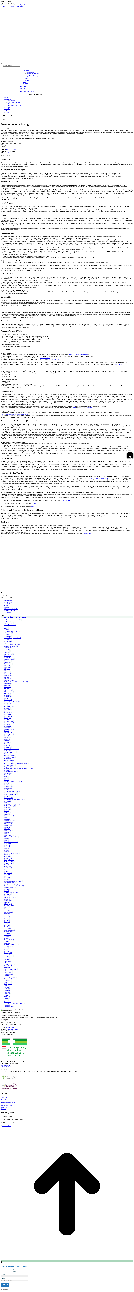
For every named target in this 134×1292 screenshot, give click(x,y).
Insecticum (8, 788)
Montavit (7, 832)
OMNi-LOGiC (9, 863)
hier (35, 503)
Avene (7, 652)
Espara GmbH (9, 734)
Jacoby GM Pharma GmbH (12, 791)
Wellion (7, 998)
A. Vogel (7, 621)
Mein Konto (22, 86)
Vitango (7, 992)
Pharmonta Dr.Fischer (11, 884)
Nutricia (7, 851)
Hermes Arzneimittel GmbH (13, 781)
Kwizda (7, 801)
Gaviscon (7, 754)
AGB (2, 1101)
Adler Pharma (9, 623)
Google (73, 407)
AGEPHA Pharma (10, 625)
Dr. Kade (7, 714)
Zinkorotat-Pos (9, 1006)
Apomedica (8, 641)
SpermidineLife (9, 946)
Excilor (7, 739)
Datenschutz (4, 1099)
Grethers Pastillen (10, 765)
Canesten (7, 685)
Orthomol (7, 866)
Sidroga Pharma (9, 930)
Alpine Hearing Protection (12, 638)
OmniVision (8, 865)
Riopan (7, 907)
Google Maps (118, 364)
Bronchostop (9, 680)
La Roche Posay (10, 806)
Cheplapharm (8, 690)
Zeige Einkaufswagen (25, 91)
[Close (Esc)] (1, 1289)
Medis (7, 829)
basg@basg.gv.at (5, 1066)
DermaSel (7, 698)
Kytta (6, 802)
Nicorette (7, 843)
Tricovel (7, 975)
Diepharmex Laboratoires (12, 701)
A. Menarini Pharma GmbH (13, 620)
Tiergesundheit (8, 612)
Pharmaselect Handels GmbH (13, 881)
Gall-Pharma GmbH (10, 752)
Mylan (6, 838)
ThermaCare (8, 971)
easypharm (8, 727)
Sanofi (7, 920)
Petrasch (7, 876)
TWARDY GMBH (10, 977)
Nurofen (7, 850)
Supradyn (8, 953)
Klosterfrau (8, 798)
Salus (6, 915)
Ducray (7, 724)
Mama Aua (8, 822)
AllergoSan (8, 633)
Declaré (7, 695)
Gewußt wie (8, 762)
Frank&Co (8, 747)
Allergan (7, 629)
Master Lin (8, 824)
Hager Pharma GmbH (11, 771)
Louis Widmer (9, 816)
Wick (6, 1000)
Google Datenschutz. (53, 359)
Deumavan (8, 700)
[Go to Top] (67, 1259)
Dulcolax (7, 726)
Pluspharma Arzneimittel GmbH (14, 886)
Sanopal (7, 922)
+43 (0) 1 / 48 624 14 (12, 1027)
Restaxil (7, 902)
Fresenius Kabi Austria (11, 749)
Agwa (6, 626)
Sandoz (7, 917)
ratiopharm (8, 894)
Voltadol (7, 995)
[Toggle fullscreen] (5, 1289)
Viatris (6, 985)
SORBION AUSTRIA (11, 944)
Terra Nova (8, 966)
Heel (6, 778)
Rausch (7, 896)
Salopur (7, 913)
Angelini (7, 639)
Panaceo (7, 869)
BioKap (7, 670)
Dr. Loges (7, 718)
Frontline (7, 750)
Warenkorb (23, 88)
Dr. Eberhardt (8, 713)
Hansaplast (8, 773)
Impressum (24, 156)
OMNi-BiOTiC (9, 861)
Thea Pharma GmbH (11, 969)
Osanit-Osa (8, 868)
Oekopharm (8, 856)
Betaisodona (8, 664)
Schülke (7, 927)
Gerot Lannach (9, 760)
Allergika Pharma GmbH (12, 631)
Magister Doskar (9, 820)
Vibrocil (7, 987)
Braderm (7, 677)
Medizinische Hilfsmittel (11, 609)
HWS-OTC (8, 785)
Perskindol (8, 874)
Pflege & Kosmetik (9, 610)
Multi (6, 833)
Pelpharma (8, 873)
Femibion (7, 742)
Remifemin (8, 900)
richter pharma (9, 905)
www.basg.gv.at (5, 1065)
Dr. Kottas (8, 716)
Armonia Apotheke (11, 646)
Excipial (7, 740)
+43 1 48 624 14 (11, 149)
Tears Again (8, 961)
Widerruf (3, 1109)
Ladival (7, 807)
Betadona (7, 662)
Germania (7, 758)
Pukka (6, 891)
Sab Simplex (8, 912)
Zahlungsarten (5, 1107)
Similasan (7, 935)
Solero (6, 941)
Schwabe (7, 928)
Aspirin (7, 649)
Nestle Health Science (11, 842)
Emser (6, 731)
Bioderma (7, 667)
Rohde (6, 909)
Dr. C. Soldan (8, 711)
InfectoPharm (8, 786)
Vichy (7, 989)
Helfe (6, 780)
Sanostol (7, 923)
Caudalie (7, 687)
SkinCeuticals (9, 940)
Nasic (6, 840)
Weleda (7, 997)
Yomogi (7, 1005)
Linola (7, 814)
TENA (6, 962)
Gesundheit (7, 605)
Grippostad (8, 767)
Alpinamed (8, 636)
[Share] (3, 1289)
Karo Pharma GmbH (11, 794)
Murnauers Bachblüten (11, 837)
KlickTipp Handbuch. (67, 500)
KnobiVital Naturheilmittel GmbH (14, 799)
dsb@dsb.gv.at (87, 533)
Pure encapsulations (11, 892)
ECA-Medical (9, 729)
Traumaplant (8, 974)
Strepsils (7, 951)
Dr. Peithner (8, 719)
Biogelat (7, 669)
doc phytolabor (9, 706)
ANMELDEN (5, 1285)
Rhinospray (8, 904)
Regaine (7, 899)
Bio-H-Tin (7, 665)
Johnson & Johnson (11, 793)
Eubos (6, 736)
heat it (6, 776)
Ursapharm (8, 979)
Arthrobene (8, 647)
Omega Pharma (9, 860)
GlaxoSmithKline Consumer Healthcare (16, 763)
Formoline (7, 745)
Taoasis (7, 958)
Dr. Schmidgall (9, 721)
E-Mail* (3, 1278)
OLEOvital (8, 858)
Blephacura (8, 675)
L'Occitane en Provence (12, 804)
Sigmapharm (8, 931)
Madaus (7, 819)
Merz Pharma (8, 830)
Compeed (7, 693)
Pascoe (6, 871)
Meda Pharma (8, 825)
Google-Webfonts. (45, 358)
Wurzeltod (7, 1002)
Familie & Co (8, 602)
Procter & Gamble (10, 887)
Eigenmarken (8, 600)
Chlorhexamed (9, 692)
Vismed (7, 990)
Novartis (7, 848)
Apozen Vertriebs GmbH (12, 644)
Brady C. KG (8, 678)
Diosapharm (8, 703)
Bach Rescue (9, 654)
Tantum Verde (9, 956)
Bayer (7, 657)
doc (6, 705)
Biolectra (7, 672)
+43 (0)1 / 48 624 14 (7, 6)
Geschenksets (8, 604)
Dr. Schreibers (9, 723)
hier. (32, 506)
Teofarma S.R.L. (9, 964)
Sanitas (7, 918)
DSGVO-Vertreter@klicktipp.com (98, 478)
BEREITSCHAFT (18, 6)
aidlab (6, 628)
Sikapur (7, 933)
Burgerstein (8, 683)
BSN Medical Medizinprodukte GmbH (16, 682)
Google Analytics (87, 407)
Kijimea (7, 796)
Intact (6, 789)
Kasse (33, 91)
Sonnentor (7, 943)
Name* (3, 1274)
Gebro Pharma (9, 755)
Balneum (7, 656)
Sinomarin (7, 936)
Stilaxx (6, 949)
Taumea (7, 959)
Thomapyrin (8, 972)
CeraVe (7, 688)
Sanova (7, 925)
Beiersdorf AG (9, 659)
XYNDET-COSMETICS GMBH (14, 1003)
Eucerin (7, 737)
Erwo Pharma (8, 732)
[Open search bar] (2, 63)
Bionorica (7, 674)
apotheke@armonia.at (12, 152)
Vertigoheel (8, 984)
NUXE (7, 855)
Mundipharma (9, 835)
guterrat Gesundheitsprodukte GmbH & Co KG (18, 768)
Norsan (7, 847)
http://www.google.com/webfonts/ (78, 354)
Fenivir (7, 744)
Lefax (6, 811)
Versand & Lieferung (7, 1105)
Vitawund (7, 993)
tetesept (7, 967)
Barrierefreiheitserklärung (8, 1102)
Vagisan (7, 980)
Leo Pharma (8, 812)
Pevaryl (7, 878)
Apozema (7, 643)
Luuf (6, 817)
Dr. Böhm (8, 709)
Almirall (7, 634)
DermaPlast (8, 696)
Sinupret (7, 938)
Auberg (7, 651)
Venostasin (8, 982)
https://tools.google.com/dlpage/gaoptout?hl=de (14, 414)
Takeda (7, 954)
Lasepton (7, 809)
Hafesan (7, 770)
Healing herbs (8, 775)
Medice (7, 827)
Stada (6, 948)
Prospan (7, 889)
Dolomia (7, 708)
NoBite (7, 845)
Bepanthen (8, 661)
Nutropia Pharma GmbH (12, 853)
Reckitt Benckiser (10, 897)
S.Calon (7, 910)
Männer (6, 607)
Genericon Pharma (10, 757)
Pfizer (6, 879)
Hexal (6, 783)
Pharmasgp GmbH (10, 882)
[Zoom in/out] (7, 1289)
